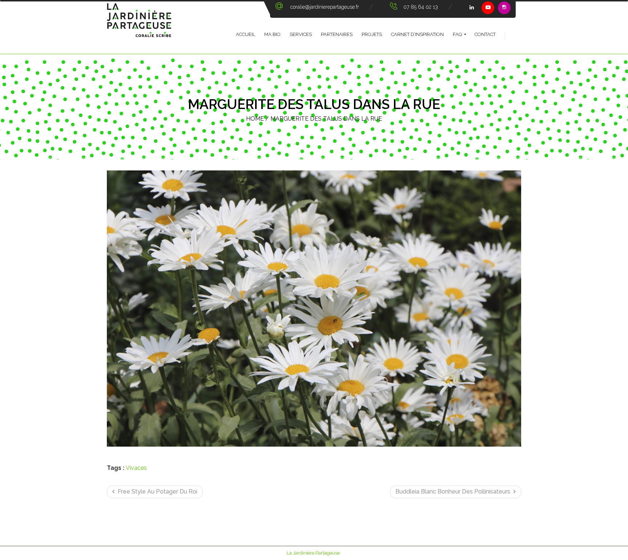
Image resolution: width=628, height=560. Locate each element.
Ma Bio (272, 34)
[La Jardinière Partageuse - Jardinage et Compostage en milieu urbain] (139, 28)
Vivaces (136, 467)
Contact (485, 34)
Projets (372, 34)
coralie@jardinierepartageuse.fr (324, 7)
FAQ (457, 34)
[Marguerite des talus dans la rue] (314, 308)
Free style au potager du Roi (156, 491)
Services (301, 34)
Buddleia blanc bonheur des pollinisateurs (453, 491)
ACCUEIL (245, 34)
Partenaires (337, 34)
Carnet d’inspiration (417, 34)
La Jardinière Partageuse (313, 553)
